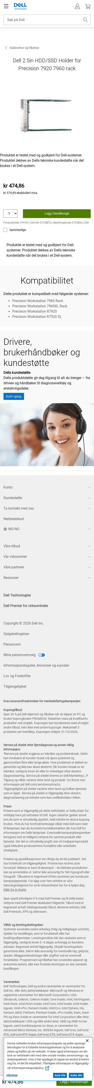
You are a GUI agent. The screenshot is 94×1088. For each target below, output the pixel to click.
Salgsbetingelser (16, 634)
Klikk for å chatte (14, 889)
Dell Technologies (17, 595)
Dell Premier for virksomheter (25, 606)
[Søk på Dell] (85, 20)
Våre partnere (13, 567)
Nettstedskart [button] (13, 519)
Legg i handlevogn (74, 1082)
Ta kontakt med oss (18, 508)
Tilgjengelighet (14, 686)
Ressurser (11, 578)
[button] (77, 6)
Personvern (12, 644)
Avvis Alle (60, 1075)
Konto (8, 487)
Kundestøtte (12, 498)
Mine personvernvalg (20, 655)
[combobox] (47, 19)
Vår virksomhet (15, 557)
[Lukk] (87, 1040)
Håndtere (11, 1075)
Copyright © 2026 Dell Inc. (23, 623)
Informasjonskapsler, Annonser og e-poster (36, 665)
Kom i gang (13, 396)
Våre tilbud (11, 546)
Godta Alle (76, 1075)
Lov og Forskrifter (17, 676)
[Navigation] (6, 6)
